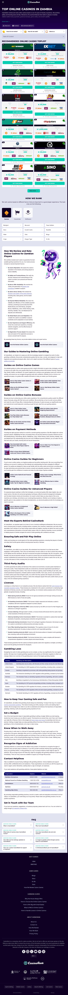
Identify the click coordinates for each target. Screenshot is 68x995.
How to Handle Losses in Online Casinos (33, 910)
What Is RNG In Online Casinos (33, 907)
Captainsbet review (49, 90)
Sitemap (52, 992)
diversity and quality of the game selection (20, 293)
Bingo (33, 875)
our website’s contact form (19, 808)
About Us (34, 922)
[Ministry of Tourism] (15, 972)
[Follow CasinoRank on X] (31, 951)
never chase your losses (38, 720)
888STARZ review (17, 115)
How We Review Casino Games (33, 887)
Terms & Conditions (17, 992)
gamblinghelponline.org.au (48, 790)
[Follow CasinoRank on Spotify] (39, 951)
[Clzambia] (35, 972)
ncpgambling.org (46, 780)
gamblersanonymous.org (48, 777)
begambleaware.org (47, 783)
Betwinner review (17, 65)
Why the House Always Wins (33, 899)
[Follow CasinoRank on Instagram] (27, 951)
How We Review (34, 928)
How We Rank (33, 931)
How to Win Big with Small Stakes (33, 905)
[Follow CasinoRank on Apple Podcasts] (43, 951)
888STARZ (34, 864)
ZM (33, 956)
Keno (33, 878)
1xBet (33, 861)
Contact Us (33, 925)
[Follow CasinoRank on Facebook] (23, 951)
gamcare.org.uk (45, 786)
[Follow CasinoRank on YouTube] (35, 951)
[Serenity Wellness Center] (30, 978)
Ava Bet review (18, 90)
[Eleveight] (50, 972)
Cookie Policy (36, 992)
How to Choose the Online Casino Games (34, 902)
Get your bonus (17, 62)
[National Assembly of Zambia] (25, 972)
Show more (32, 191)
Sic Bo (34, 881)
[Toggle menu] (3, 2)
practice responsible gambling (12, 704)
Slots (33, 884)
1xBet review (49, 65)
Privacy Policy (33, 934)
